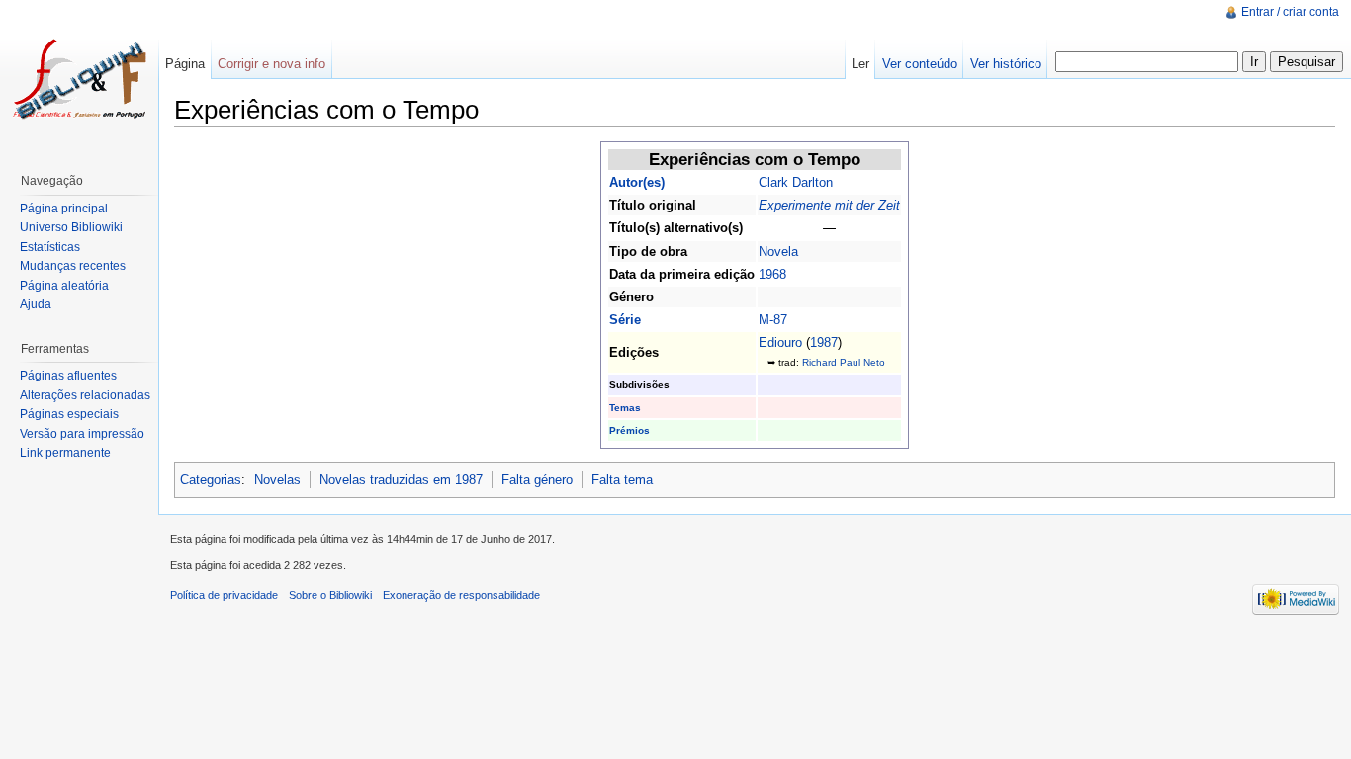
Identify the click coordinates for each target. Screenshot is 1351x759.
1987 (824, 342)
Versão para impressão (82, 434)
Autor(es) (637, 182)
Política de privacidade (224, 595)
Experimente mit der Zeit (829, 205)
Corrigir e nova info (271, 63)
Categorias (210, 479)
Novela (778, 251)
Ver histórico (1005, 63)
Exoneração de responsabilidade (461, 595)
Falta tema (622, 479)
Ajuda (35, 304)
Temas (625, 407)
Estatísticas (50, 247)
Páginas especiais (69, 414)
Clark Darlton (796, 182)
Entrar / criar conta (1290, 12)
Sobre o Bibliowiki (330, 595)
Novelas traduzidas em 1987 (401, 479)
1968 (772, 274)
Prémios (629, 430)
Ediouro (780, 342)
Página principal (64, 208)
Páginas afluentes (68, 375)
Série (625, 319)
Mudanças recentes (73, 266)
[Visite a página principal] (79, 79)
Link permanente (65, 453)
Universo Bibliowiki (71, 227)
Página (185, 63)
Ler (860, 63)
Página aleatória (64, 286)
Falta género (537, 479)
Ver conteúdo (919, 63)
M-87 (773, 319)
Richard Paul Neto (843, 362)
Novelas (277, 479)
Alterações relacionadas (85, 395)
